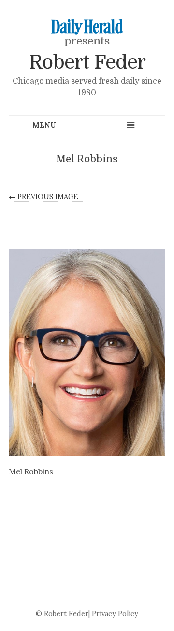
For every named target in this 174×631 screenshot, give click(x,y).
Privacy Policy (115, 613)
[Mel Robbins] (87, 352)
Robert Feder (87, 62)
